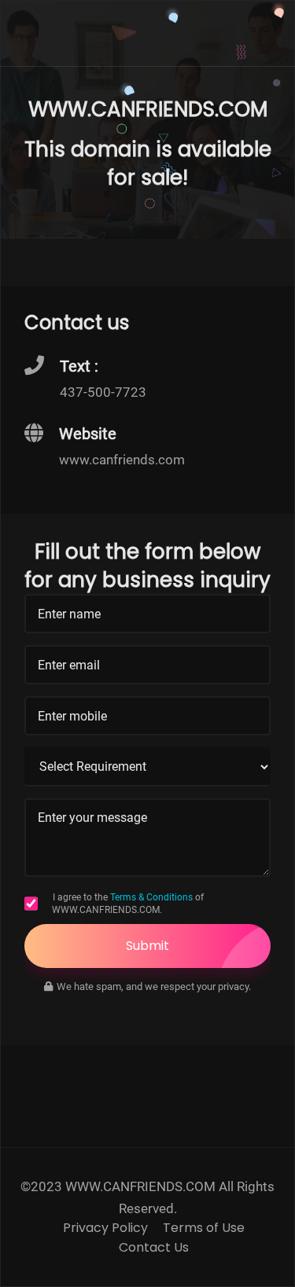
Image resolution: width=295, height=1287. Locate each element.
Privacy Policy (105, 1228)
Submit (147, 946)
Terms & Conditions (151, 897)
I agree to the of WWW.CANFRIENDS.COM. (128, 903)
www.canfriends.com (122, 460)
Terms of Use (204, 1228)
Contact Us (154, 1247)
